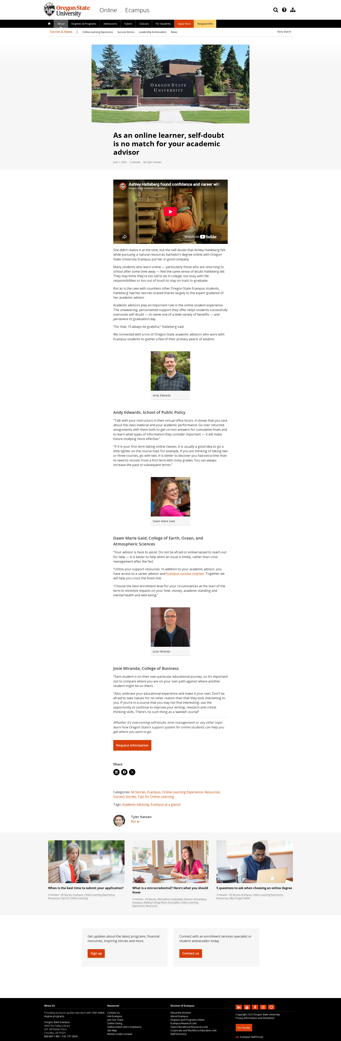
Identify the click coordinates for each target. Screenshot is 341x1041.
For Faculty (244, 1027)
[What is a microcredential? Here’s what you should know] (170, 882)
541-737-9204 (70, 1036)
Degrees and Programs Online (187, 1019)
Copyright (241, 1014)
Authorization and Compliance (124, 1027)
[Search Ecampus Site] (275, 10)
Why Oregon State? (239, 898)
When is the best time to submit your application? (86, 888)
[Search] (275, 10)
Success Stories (124, 796)
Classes (144, 23)
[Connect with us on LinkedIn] (239, 1007)
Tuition (128, 23)
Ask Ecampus (114, 1016)
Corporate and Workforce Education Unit (193, 1030)
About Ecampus (179, 1016)
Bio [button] (133, 821)
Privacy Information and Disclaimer (255, 1018)
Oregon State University (266, 1014)
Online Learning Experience (182, 792)
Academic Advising (135, 804)
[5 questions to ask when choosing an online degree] (254, 882)
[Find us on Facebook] (255, 1007)
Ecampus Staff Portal (251, 1037)
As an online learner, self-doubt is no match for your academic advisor (168, 143)
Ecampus (137, 10)
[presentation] (284, 10)
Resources (212, 792)
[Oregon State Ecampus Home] (122, 10)
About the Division (180, 1012)
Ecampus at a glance (166, 804)
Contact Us (113, 1012)
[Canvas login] (271, 1010)
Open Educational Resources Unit (189, 1027)
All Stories (138, 792)
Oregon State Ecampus (57, 1022)
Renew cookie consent (119, 1034)
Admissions (110, 23)
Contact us (190, 953)
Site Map (112, 1030)
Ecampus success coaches (185, 573)
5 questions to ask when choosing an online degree (254, 888)
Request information (132, 745)
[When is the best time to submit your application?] (86, 882)
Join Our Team (115, 1019)
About (61, 23)
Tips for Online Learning (156, 796)
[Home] (49, 24)
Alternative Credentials (170, 899)
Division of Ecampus (195, 899)
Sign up (96, 953)
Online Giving (114, 1023)
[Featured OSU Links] (284, 10)
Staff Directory (178, 1034)
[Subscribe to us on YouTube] (247, 1007)
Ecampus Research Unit (183, 1023)
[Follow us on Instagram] (263, 1007)
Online (108, 10)
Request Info (205, 23)
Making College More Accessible (162, 902)
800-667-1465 (52, 1036)
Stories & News (61, 32)
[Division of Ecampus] (293, 10)
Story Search (284, 31)
